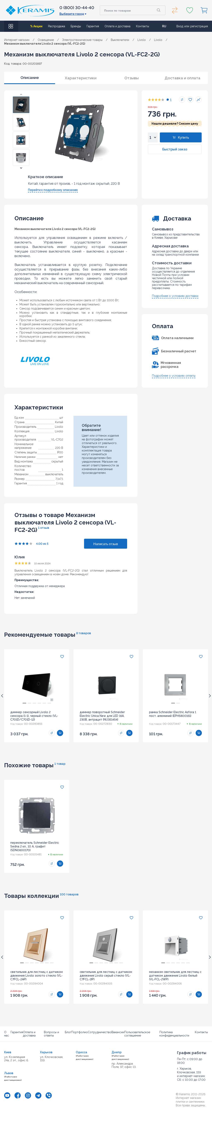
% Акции (36, 26)
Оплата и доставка (117, 26)
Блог (68, 1032)
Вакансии (117, 1032)
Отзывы (131, 78)
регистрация (199, 26)
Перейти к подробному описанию (53, 190)
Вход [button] (179, 26)
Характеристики (80, 78)
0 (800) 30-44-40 (76, 7)
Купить (183, 137)
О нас (6, 1034)
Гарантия (93, 26)
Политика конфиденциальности (174, 1034)
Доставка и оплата (182, 78)
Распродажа (56, 26)
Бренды (76, 26)
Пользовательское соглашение (137, 1034)
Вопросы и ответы (51, 1034)
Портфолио (79, 1032)
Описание (29, 77)
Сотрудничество (99, 1032)
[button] (21, 94)
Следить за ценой (198, 99)
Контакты (142, 26)
